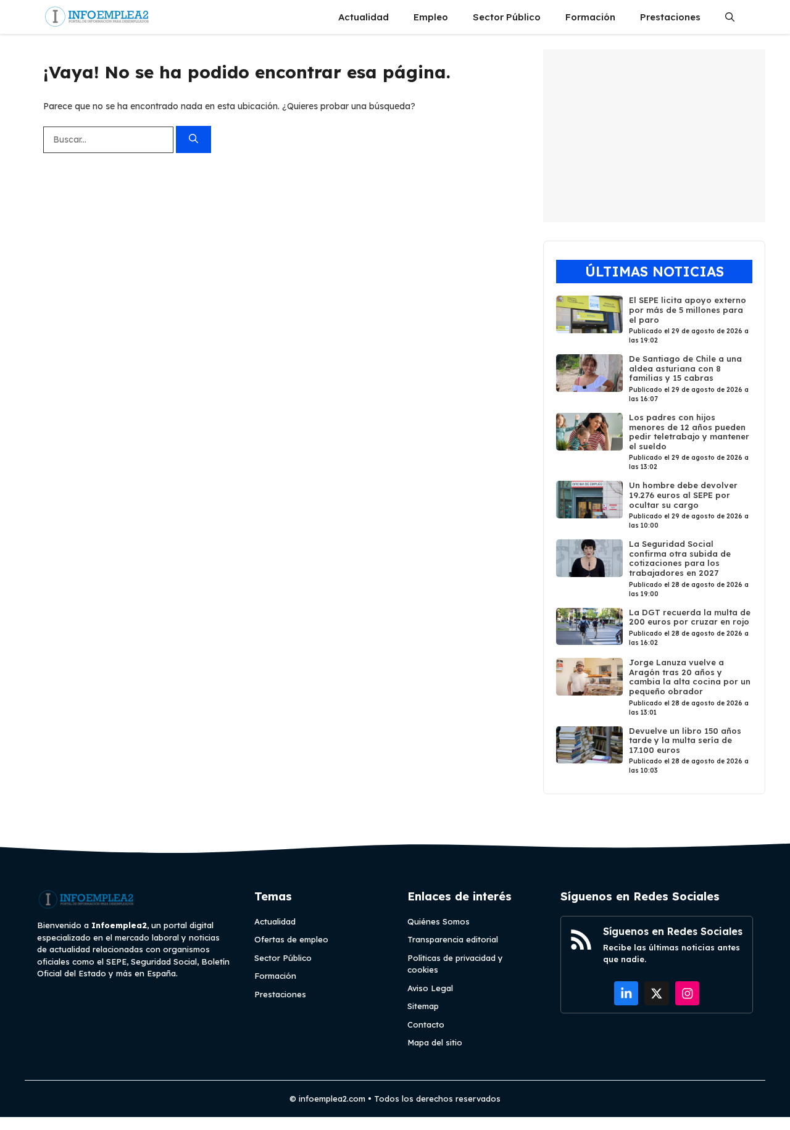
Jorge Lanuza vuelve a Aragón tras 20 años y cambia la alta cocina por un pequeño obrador (689, 676)
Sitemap (423, 1006)
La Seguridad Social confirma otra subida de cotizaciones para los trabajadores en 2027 (680, 558)
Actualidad (363, 17)
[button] (730, 17)
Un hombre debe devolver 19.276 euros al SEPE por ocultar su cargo (683, 494)
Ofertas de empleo (291, 939)
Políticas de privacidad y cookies (455, 964)
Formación (590, 17)
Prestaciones (670, 17)
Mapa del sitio (434, 1042)
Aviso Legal (430, 988)
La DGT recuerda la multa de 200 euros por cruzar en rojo (689, 617)
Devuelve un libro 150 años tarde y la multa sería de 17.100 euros (685, 740)
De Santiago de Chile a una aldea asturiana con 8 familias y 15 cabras (685, 368)
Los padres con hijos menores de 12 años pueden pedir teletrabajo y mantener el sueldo (689, 431)
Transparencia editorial (452, 939)
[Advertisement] (654, 135)
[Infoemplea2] (97, 17)
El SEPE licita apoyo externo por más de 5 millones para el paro (687, 309)
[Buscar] (193, 140)
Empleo (431, 17)
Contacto (425, 1024)
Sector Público (507, 17)
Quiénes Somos (438, 921)
